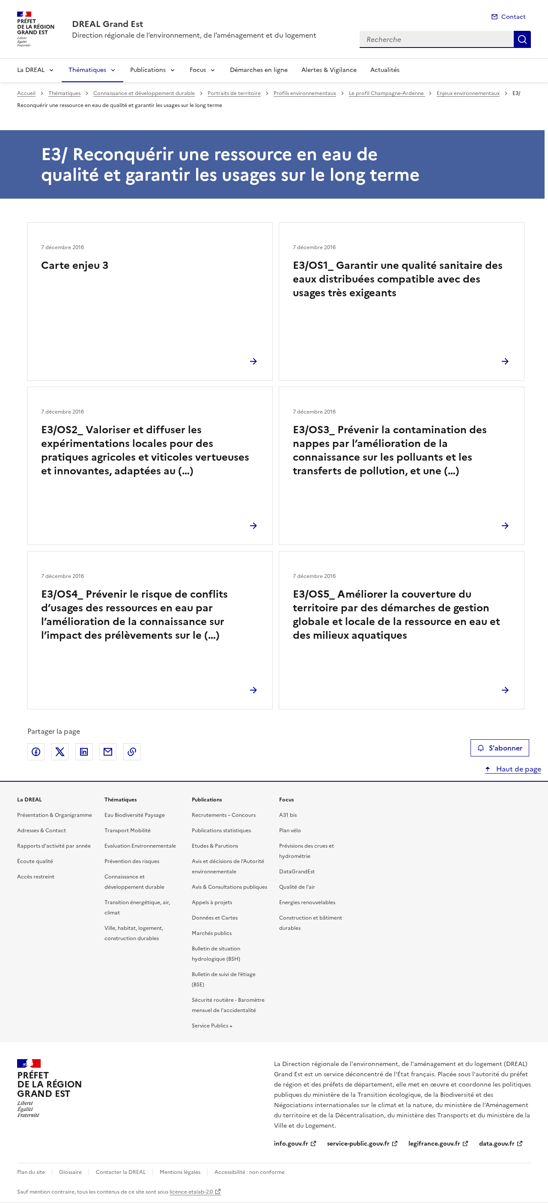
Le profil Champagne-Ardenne (387, 93)
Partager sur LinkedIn (83, 751)
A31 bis (288, 815)
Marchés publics (212, 933)
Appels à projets (212, 902)
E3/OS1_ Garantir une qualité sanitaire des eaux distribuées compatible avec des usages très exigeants (398, 279)
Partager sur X (59, 751)
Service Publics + (212, 1026)
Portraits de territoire (234, 93)
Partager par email (107, 751)
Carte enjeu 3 (74, 265)
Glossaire (70, 1172)
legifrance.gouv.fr (434, 1143)
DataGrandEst (297, 871)
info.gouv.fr (291, 1143)
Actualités (384, 70)
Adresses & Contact (41, 830)
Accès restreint (35, 877)
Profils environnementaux (305, 93)
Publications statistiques (221, 830)
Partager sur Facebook (36, 751)
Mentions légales (180, 1172)
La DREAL (31, 70)
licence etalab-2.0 (191, 1192)
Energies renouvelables (307, 902)
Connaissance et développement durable (144, 93)
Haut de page (517, 769)
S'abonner (505, 748)
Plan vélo (290, 830)
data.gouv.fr (497, 1143)
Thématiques (87, 70)
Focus (198, 70)
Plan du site (31, 1172)
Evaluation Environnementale (140, 846)
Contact (513, 16)
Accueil (26, 93)
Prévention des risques (131, 861)
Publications (148, 70)
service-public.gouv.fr (358, 1143)
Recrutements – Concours (224, 815)
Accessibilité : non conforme (249, 1172)
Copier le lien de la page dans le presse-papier (131, 751)
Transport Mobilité (127, 830)
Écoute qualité (35, 861)
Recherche (522, 39)
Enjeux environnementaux (468, 93)
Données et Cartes (215, 918)
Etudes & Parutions (215, 846)
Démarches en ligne (259, 70)
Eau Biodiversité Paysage (134, 815)
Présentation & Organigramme (54, 815)
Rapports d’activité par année (54, 846)
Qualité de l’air (297, 887)
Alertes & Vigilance (329, 70)
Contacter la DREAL (121, 1172)
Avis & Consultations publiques (229, 887)
